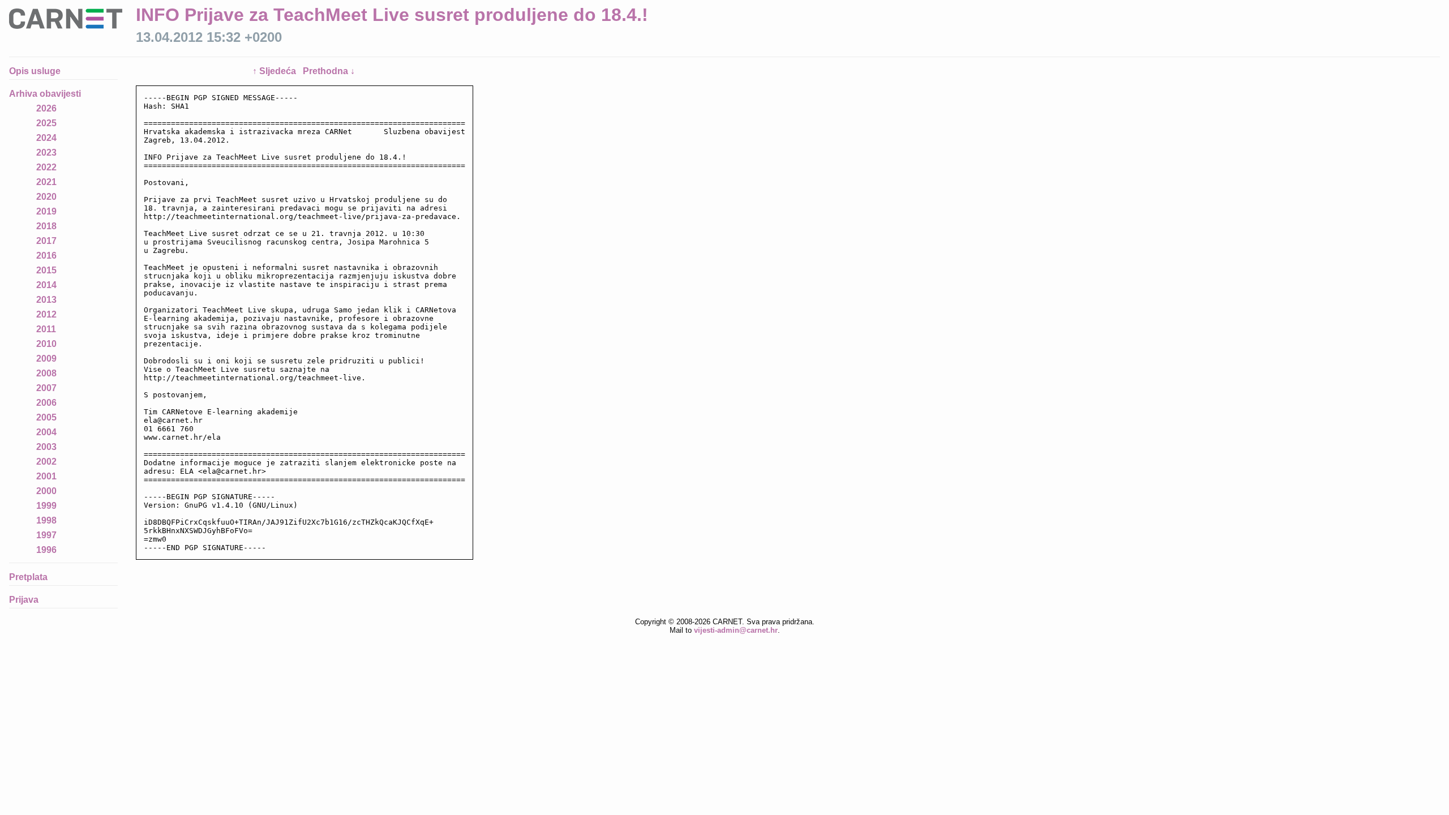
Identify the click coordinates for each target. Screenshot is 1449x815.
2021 (46, 182)
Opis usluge (35, 71)
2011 (46, 329)
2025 (46, 123)
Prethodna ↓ (329, 71)
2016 (46, 255)
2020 (46, 196)
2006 (46, 403)
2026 (46, 108)
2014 (46, 285)
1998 (46, 520)
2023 (46, 152)
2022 (46, 167)
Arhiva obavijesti (45, 93)
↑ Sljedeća (275, 71)
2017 (46, 241)
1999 (46, 506)
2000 (46, 491)
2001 (46, 476)
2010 (46, 344)
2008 (46, 373)
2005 (46, 417)
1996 (46, 550)
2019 (46, 211)
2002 (46, 461)
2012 (46, 314)
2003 (46, 447)
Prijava (23, 599)
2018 (46, 226)
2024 (46, 138)
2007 (46, 388)
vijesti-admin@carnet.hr (736, 630)
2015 (46, 270)
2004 (46, 432)
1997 (46, 535)
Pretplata (28, 577)
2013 (46, 299)
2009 (46, 358)
